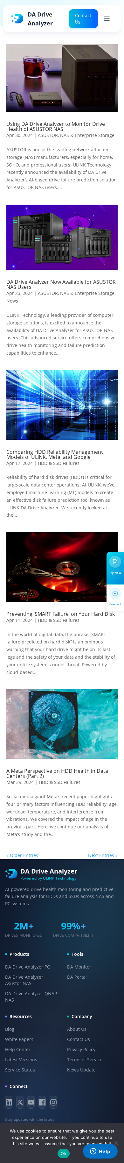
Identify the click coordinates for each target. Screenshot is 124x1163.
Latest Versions (21, 1060)
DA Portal (77, 977)
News (12, 301)
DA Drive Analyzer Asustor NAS (24, 980)
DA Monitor (79, 967)
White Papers (19, 1039)
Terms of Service (84, 1060)
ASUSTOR (48, 135)
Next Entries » (103, 855)
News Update (81, 1070)
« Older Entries (22, 855)
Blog (9, 1029)
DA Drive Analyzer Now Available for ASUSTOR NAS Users (61, 284)
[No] (116, 1143)
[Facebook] (42, 1102)
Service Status (20, 1070)
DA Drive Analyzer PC (27, 967)
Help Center (18, 1049)
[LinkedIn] (8, 1102)
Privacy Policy (81, 1049)
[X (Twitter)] (20, 1102)
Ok (63, 1153)
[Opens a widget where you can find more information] (100, 1152)
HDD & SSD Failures (58, 463)
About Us (76, 1029)
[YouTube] (31, 1102)
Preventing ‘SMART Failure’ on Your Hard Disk (60, 613)
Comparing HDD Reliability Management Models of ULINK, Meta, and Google (54, 454)
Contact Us (83, 18)
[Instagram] (53, 1102)
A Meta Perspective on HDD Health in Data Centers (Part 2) (57, 773)
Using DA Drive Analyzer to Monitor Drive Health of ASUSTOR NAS (55, 126)
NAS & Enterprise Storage (87, 135)
